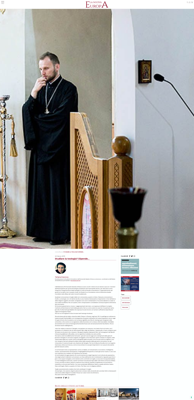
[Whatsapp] (68, 378)
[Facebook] (63, 378)
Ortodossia (126, 302)
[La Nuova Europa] (97, 4)
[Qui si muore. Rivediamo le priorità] (107, 392)
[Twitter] (66, 378)
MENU (2, 3)
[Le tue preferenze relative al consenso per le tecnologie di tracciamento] (191, 397)
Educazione (125, 298)
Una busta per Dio (75, 280)
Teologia (125, 307)
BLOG (61, 252)
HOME (57, 252)
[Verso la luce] (129, 394)
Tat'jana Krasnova (61, 277)
